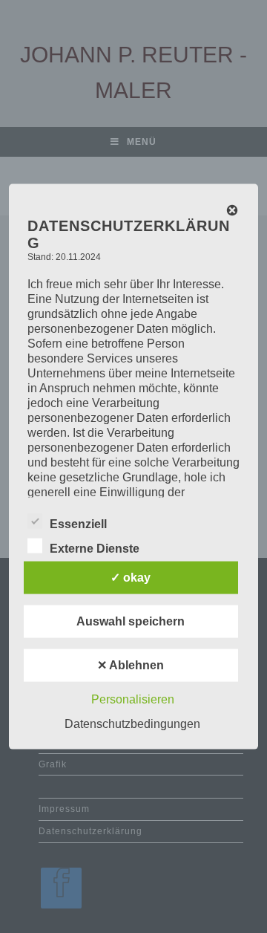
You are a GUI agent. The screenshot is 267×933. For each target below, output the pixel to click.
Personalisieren (132, 698)
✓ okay (131, 576)
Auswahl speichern (130, 620)
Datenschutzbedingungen (132, 723)
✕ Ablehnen (130, 664)
